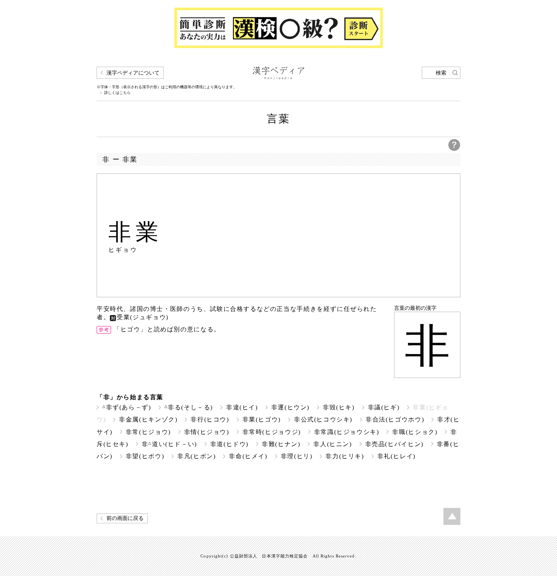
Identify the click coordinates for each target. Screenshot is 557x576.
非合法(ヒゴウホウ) (395, 419)
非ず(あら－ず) (126, 407)
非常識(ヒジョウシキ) (346, 432)
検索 (441, 73)
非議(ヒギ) (384, 407)
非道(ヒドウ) (229, 444)
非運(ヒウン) (290, 407)
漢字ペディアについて (133, 73)
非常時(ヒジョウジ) (272, 432)
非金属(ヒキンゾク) (148, 419)
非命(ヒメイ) (248, 456)
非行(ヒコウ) (210, 419)
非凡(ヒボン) (196, 456)
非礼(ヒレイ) (396, 456)
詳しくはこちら (117, 93)
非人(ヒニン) (332, 444)
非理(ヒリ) (297, 456)
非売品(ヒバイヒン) (394, 444)
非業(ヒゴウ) (262, 419)
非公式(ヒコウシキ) (323, 419)
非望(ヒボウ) (145, 456)
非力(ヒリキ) (344, 456)
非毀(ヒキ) (339, 407)
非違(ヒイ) (242, 407)
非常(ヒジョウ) (148, 432)
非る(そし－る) (188, 407)
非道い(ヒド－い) (169, 444)
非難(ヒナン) (281, 444)
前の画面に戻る (125, 518)
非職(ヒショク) (414, 432)
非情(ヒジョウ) (206, 432)
